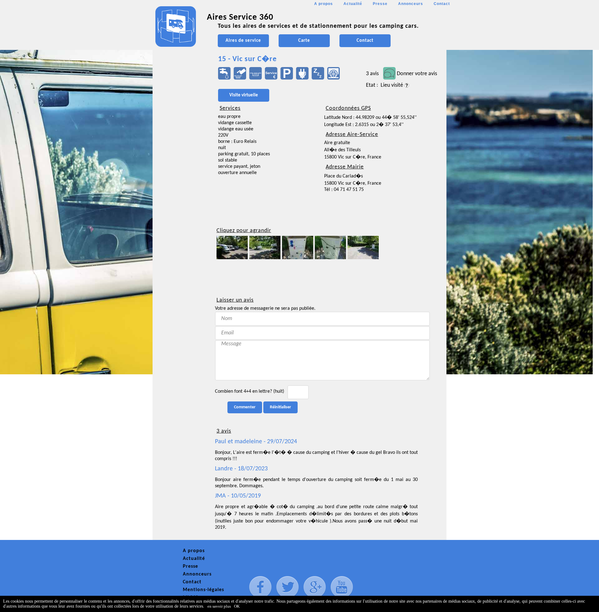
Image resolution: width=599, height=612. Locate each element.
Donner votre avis (417, 74)
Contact (442, 4)
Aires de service (243, 40)
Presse (380, 4)
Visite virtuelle (243, 95)
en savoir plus (219, 606)
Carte (304, 40)
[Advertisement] (181, 185)
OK (237, 606)
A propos (323, 4)
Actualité (352, 4)
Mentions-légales (203, 589)
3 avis (372, 74)
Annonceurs (410, 4)
